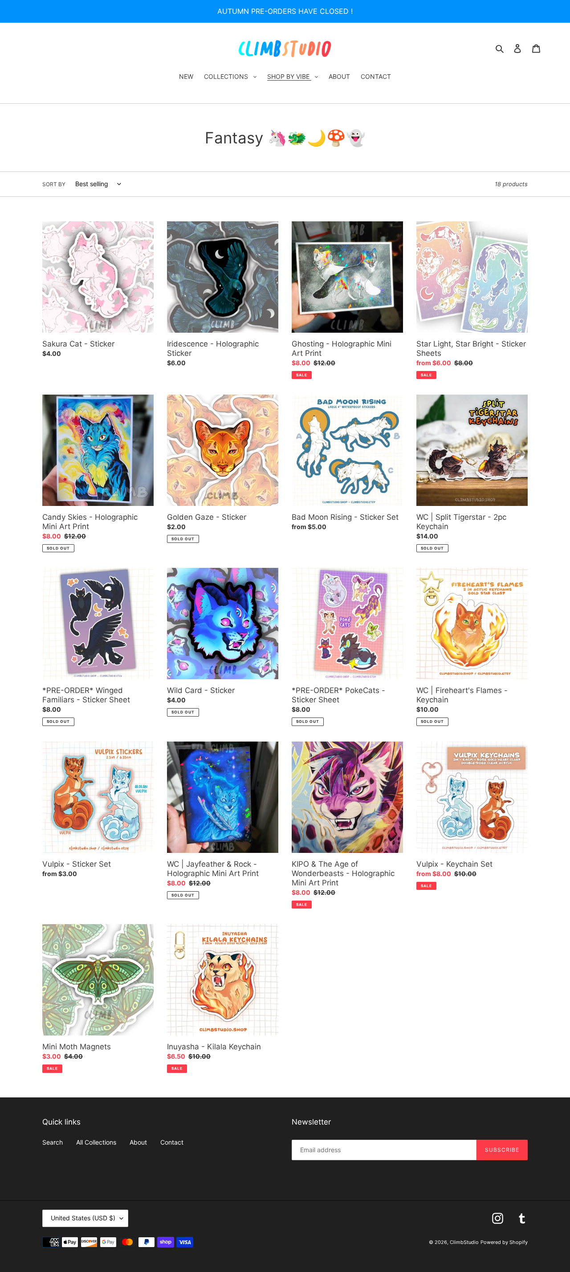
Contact (171, 1142)
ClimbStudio (464, 1242)
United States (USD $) (83, 1218)
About (138, 1142)
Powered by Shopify (504, 1242)
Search (52, 1142)
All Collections (96, 1142)
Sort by (53, 184)
